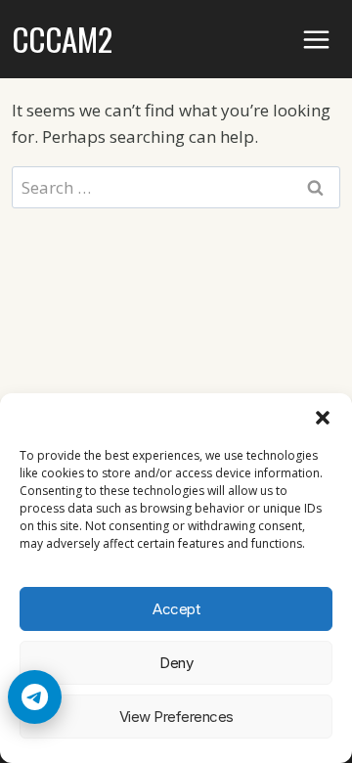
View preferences (176, 716)
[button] (322, 417)
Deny (176, 662)
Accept (176, 609)
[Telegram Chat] (35, 697)
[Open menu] (316, 39)
